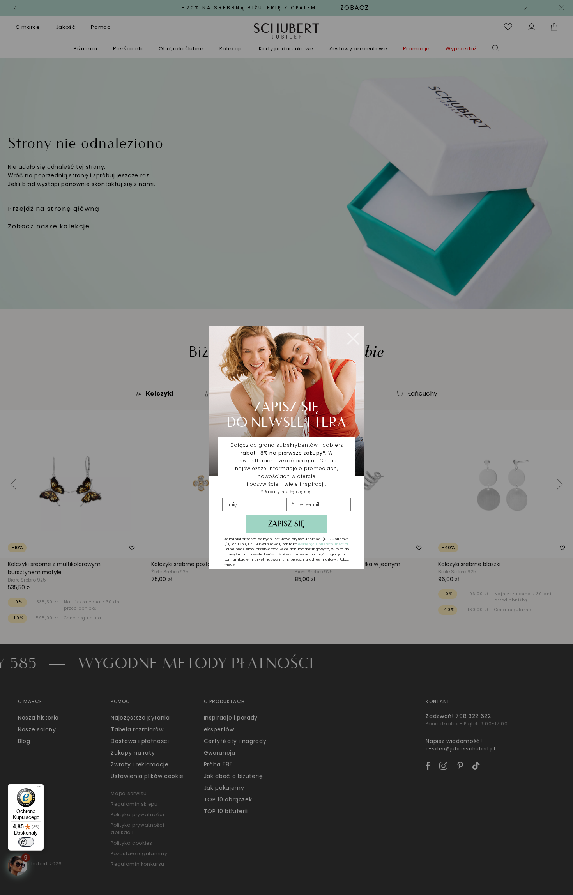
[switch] (26, 842)
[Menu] (39, 788)
